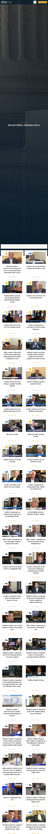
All (5, 246)
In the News (22, 246)
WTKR (43, 246)
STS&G (28, 246)
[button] (34, 2)
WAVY (35, 246)
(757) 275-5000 (42, 2)
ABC (32, 246)
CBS (39, 246)
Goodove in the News (12, 246)
